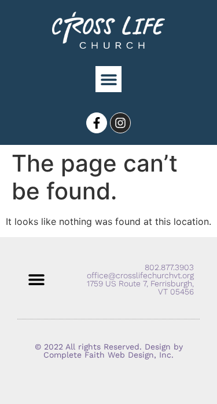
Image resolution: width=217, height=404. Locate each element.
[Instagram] (120, 122)
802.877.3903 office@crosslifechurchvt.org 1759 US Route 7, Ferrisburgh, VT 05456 (140, 279)
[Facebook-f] (96, 122)
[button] (108, 79)
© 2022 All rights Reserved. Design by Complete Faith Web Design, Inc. (109, 350)
